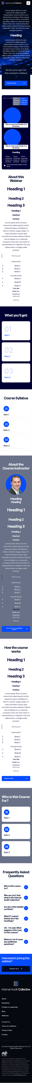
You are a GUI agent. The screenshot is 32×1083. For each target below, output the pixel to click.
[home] (12, 3)
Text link (16, 288)
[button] (28, 3)
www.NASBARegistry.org (19, 1075)
